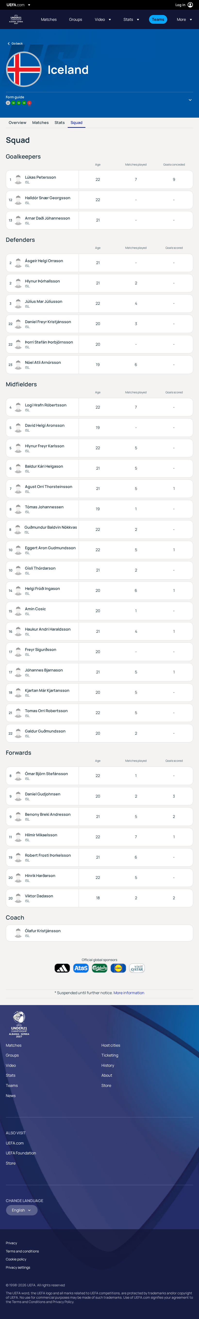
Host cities (110, 1045)
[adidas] (62, 968)
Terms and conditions (22, 1251)
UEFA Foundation (21, 1153)
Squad (77, 123)
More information (129, 992)
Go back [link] (17, 43)
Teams (12, 1085)
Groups (12, 1055)
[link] (49, 19)
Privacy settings (18, 1267)
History (107, 1065)
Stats (60, 123)
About (106, 1075)
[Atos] (81, 968)
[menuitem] (49, 19)
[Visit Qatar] (137, 968)
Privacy (11, 1243)
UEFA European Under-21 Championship (16, 19)
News (11, 1095)
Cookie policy (16, 1259)
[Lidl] (118, 968)
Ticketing (109, 1055)
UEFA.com (15, 1143)
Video (11, 1065)
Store (106, 1085)
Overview (17, 123)
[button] (103, 19)
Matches (40, 123)
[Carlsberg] (100, 968)
